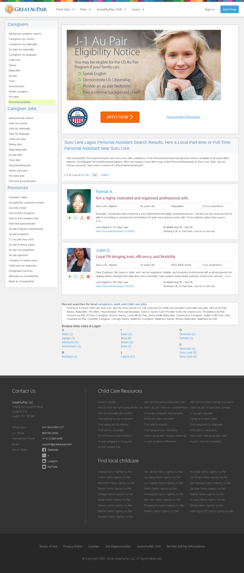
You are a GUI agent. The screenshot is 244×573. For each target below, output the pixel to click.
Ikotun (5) (127, 342)
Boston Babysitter (186, 318)
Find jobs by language (111, 430)
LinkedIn (52, 461)
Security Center (18, 207)
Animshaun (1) (71, 346)
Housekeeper (17, 86)
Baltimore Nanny (164, 318)
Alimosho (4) (70, 342)
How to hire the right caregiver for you (120, 407)
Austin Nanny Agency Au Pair (114, 477)
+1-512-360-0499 (52, 438)
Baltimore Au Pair (207, 318)
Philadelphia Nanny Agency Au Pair (164, 505)
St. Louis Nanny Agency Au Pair (207, 499)
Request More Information (183, 117)
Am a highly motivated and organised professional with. (142, 198)
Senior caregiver (18, 91)
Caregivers (18, 24)
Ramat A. (104, 191)
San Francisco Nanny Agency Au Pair (210, 483)
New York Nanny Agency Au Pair (162, 499)
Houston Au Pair (76, 315)
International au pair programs (115, 418)
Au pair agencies (18, 255)
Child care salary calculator (159, 418)
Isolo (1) (126, 346)
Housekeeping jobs (20, 165)
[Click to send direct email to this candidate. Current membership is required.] (75, 217)
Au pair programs (19, 234)
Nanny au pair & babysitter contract (210, 407)
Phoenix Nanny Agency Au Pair (161, 511)
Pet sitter (14, 96)
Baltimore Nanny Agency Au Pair (116, 483)
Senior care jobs (18, 170)
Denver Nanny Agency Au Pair (115, 505)
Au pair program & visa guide (115, 441)
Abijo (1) (67, 334)
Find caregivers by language (206, 424)
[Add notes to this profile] (82, 217)
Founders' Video (18, 197)
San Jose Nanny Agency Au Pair (207, 488)
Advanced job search (21, 118)
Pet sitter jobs (17, 175)
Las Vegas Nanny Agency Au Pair (162, 477)
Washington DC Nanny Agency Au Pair (212, 511)
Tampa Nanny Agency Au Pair (207, 505)
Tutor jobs (14, 160)
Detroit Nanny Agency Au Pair (115, 511)
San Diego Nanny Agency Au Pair (209, 477)
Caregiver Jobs (22, 108)
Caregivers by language (22, 54)
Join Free (229, 9)
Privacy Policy (72, 546)
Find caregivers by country (113, 424)
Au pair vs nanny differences (160, 441)
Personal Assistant (114, 142)
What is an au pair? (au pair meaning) (165, 435)
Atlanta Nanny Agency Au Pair (115, 471)
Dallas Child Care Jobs (217, 315)
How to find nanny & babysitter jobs (164, 402)
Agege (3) (68, 338)
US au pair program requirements (163, 413)
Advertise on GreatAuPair (23, 276)
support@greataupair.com (57, 444)
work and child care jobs (130, 304)
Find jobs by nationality (203, 430)
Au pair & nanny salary (22, 244)
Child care (14, 60)
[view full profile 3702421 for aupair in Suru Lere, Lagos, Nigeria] (79, 271)
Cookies (93, 546)
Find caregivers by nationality (161, 430)
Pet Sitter (94, 311)
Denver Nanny (117, 315)
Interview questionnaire (22, 223)
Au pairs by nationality (21, 49)
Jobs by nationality (19, 128)
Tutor (12, 81)
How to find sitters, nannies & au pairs (211, 402)
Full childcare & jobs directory (115, 435)
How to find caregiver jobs (24, 218)
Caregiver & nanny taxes (23, 260)
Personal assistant (19, 102)
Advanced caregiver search (25, 33)
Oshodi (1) (186, 338)
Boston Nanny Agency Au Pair (115, 488)
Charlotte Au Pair (76, 318)
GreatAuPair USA (149, 546)
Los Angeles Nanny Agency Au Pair (163, 483)
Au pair (13, 75)
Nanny (12, 65)
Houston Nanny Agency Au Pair (115, 516)
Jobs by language (19, 133)
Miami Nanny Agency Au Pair (160, 488)
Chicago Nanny (120, 318)
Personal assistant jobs (22, 181)
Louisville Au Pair (137, 315)
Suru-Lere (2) (188, 356)
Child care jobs (17, 139)
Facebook (52, 449)
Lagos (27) (128, 356)
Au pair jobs (15, 154)
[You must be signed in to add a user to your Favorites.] (69, 217)
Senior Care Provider (163, 311)
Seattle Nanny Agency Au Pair (207, 494)
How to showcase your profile (115, 413)
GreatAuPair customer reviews (27, 202)
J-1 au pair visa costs (21, 239)
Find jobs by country (156, 424)
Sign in (210, 9)
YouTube (52, 466)
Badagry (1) (69, 356)
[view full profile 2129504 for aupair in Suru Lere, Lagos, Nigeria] (79, 212)
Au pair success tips (109, 447)
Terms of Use (48, 546)
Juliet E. (103, 250)
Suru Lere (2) (188, 352)
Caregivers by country (22, 38)
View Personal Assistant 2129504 (115, 231)
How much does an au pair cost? (208, 435)
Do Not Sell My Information (186, 546)
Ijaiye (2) (126, 334)
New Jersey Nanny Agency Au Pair (163, 471)
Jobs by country (18, 123)
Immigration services (21, 270)
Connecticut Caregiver (189, 315)
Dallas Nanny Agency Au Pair (114, 499)
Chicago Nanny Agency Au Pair (115, 494)
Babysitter (14, 70)
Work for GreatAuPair (21, 281)
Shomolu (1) (187, 348)
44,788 (85, 175)
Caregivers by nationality (23, 44)
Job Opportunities (118, 546)
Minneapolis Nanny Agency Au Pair (164, 494)
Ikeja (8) (126, 338)
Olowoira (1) (187, 334)
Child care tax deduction (23, 265)
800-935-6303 (50, 433)
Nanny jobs (15, 144)
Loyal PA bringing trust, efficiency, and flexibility (135, 257)
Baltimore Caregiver (142, 318)
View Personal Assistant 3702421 (115, 286)
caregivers (105, 304)
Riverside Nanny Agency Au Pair (208, 471)
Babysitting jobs (18, 149)
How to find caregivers (22, 213)
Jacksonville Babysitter (161, 315)
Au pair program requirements (26, 228)
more (99, 221)
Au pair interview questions (206, 441)
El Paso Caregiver (97, 315)
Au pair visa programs (21, 249)
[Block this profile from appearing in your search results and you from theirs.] (88, 217)
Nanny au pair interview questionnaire (166, 407)
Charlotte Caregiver (98, 318)
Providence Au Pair (214, 311)
